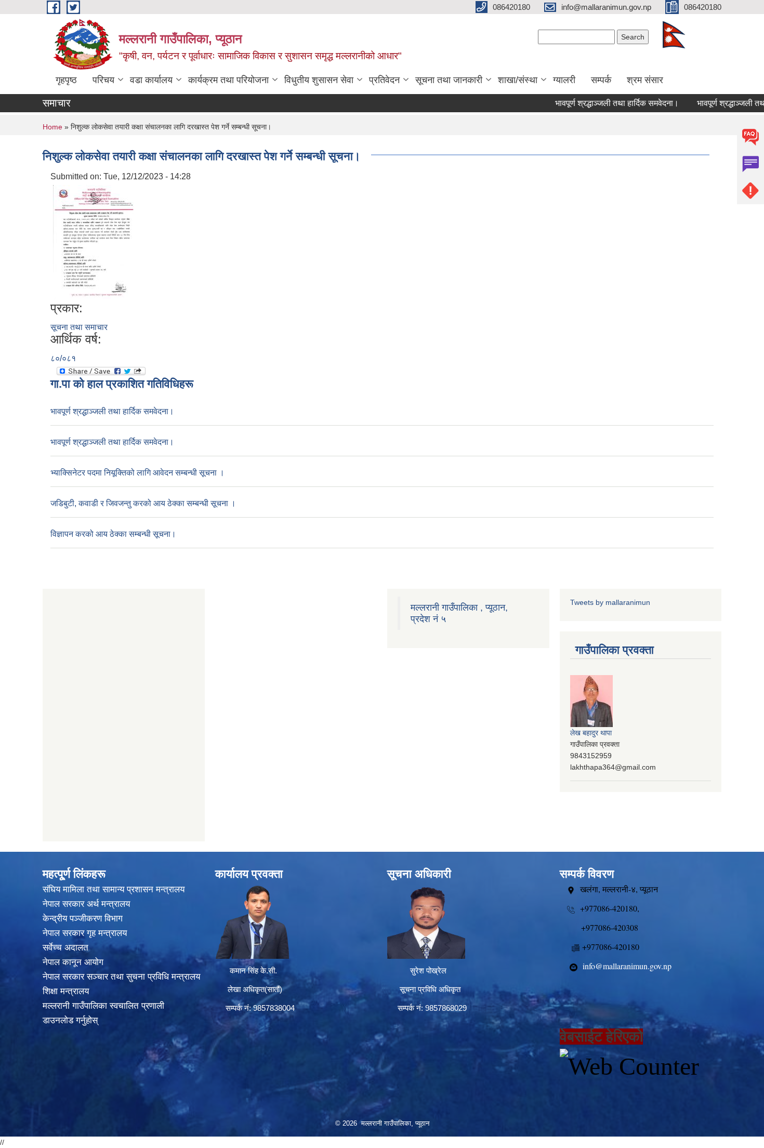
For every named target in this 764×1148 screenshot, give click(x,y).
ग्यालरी (564, 80)
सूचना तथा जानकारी (448, 80)
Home (52, 127)
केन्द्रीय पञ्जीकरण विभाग (83, 918)
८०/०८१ (63, 358)
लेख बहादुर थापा (591, 733)
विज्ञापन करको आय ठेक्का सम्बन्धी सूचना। (113, 534)
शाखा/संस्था (517, 80)
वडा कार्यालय (151, 80)
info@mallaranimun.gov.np (627, 965)
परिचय (103, 80)
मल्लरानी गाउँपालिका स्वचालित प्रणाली (103, 1006)
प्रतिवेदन (384, 80)
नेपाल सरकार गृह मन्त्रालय (85, 933)
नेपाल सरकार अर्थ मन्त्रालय (86, 904)
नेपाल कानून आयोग (73, 962)
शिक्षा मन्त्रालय (66, 991)
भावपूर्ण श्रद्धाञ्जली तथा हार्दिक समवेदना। (598, 103)
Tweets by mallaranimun (610, 602)
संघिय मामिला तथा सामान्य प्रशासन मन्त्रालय (114, 889)
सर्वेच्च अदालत (65, 948)
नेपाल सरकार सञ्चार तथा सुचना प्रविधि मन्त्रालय (121, 977)
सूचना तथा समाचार (79, 327)
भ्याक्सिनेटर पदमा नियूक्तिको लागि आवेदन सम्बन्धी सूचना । (137, 472)
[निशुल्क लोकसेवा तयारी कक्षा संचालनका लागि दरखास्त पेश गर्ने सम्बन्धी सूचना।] (93, 241)
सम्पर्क (601, 80)
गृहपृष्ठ (66, 80)
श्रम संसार (645, 80)
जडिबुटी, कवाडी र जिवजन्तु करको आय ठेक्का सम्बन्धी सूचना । (143, 503)
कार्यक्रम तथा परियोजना (228, 80)
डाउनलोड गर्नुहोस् (70, 1020)
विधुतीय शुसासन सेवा (318, 80)
